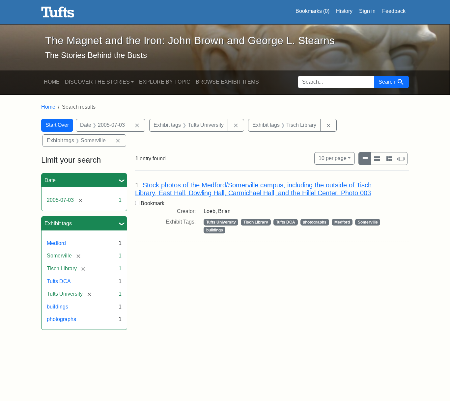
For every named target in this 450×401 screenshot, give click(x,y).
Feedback (394, 11)
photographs (61, 319)
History (344, 11)
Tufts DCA (59, 281)
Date (50, 180)
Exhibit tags (58, 223)
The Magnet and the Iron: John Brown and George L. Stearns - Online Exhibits (57, 12)
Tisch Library (255, 222)
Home (52, 82)
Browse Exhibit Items (227, 82)
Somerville (368, 222)
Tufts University (221, 222)
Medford (56, 243)
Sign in (367, 11)
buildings (57, 306)
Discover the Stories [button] (97, 82)
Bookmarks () (312, 11)
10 (333, 158)
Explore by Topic (164, 82)
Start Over (57, 125)
